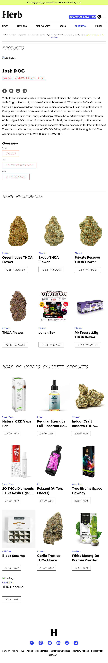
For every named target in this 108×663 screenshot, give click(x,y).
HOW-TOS (22, 26)
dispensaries (41, 651)
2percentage (16, 177)
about (30, 651)
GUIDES (98, 26)
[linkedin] (24, 91)
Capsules (7, 582)
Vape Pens (8, 417)
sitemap (53, 655)
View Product (15, 269)
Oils (39, 417)
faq (22, 651)
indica (11, 153)
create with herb (80, 651)
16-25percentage (19, 165)
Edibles (6, 551)
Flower (6, 253)
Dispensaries (43, 26)
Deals (62, 26)
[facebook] (4, 91)
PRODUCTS (80, 26)
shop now (11, 433)
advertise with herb (82, 17)
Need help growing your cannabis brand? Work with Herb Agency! (54, 3)
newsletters (97, 651)
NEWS (5, 26)
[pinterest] (18, 91)
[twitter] (11, 91)
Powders (76, 551)
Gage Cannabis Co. (23, 78)
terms (15, 651)
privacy (6, 651)
